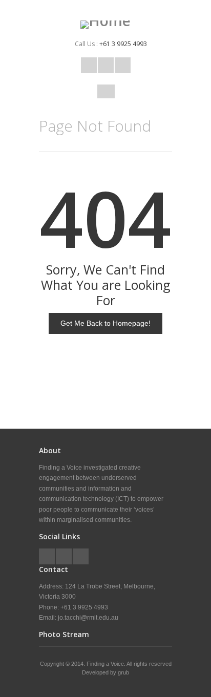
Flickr (123, 65)
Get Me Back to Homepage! (105, 323)
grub (123, 672)
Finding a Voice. (106, 664)
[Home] (105, 24)
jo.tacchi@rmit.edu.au (88, 617)
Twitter (89, 65)
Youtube (106, 65)
